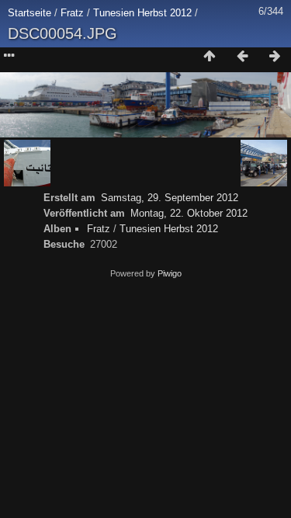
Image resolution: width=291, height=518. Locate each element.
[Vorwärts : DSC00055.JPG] (274, 56)
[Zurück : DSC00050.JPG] (242, 56)
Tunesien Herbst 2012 (142, 13)
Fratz (72, 13)
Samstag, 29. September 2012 (169, 197)
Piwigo (170, 273)
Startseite (29, 13)
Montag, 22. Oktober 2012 (189, 213)
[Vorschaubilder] (209, 56)
